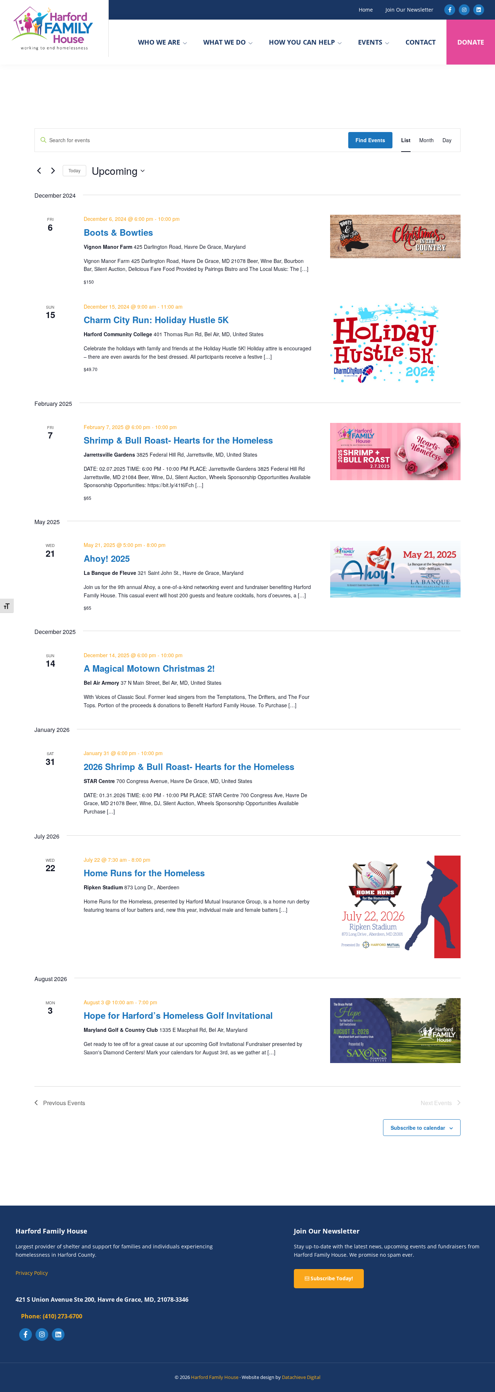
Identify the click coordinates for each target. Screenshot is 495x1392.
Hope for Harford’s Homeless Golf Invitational (178, 1015)
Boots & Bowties (118, 232)
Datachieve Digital (301, 1377)
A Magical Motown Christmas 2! (149, 668)
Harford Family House (214, 1377)
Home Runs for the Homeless (144, 872)
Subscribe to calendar (418, 1127)
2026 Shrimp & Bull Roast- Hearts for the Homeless (189, 766)
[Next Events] (53, 170)
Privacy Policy (32, 1272)
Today (74, 170)
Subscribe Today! (331, 1278)
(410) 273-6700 (51, 1316)
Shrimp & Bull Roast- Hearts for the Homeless (178, 440)
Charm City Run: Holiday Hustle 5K (156, 319)
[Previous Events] (38, 170)
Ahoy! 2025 (107, 558)
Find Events (370, 140)
